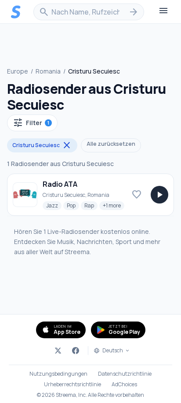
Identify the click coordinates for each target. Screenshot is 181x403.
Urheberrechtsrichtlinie (72, 384)
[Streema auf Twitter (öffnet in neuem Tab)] (58, 351)
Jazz (54, 205)
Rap (91, 205)
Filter (31, 123)
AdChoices (124, 384)
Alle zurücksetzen (111, 144)
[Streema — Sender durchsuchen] (16, 12)
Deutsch (112, 350)
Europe (17, 71)
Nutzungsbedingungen (58, 373)
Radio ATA (60, 184)
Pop (73, 205)
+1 (113, 205)
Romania (48, 71)
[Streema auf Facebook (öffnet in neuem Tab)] (76, 351)
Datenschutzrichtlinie (125, 373)
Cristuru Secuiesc (42, 145)
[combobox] (88, 12)
